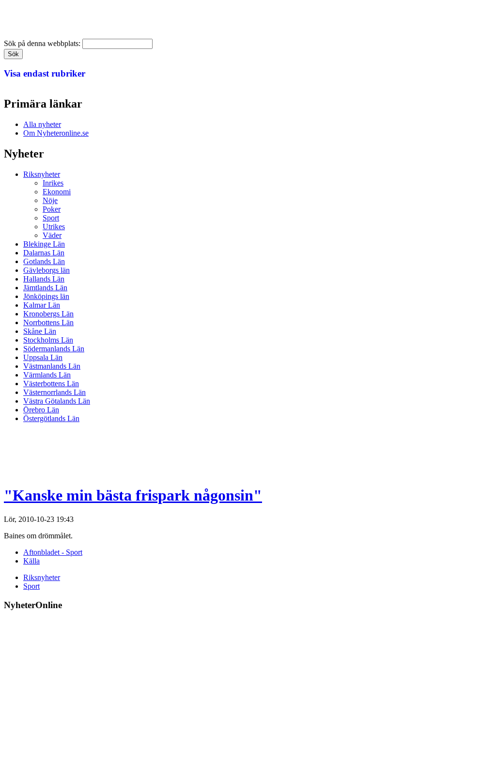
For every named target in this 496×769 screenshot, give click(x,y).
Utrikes (54, 226)
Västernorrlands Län (54, 392)
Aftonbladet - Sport (52, 552)
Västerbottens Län (51, 383)
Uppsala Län (42, 357)
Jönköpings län (46, 296)
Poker (52, 209)
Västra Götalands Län (56, 401)
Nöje (50, 200)
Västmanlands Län (51, 366)
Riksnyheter (41, 174)
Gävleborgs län (46, 270)
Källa (31, 561)
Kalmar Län (41, 305)
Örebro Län (41, 410)
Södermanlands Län (53, 349)
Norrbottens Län (48, 322)
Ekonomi (57, 192)
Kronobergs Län (48, 314)
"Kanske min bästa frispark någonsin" (133, 495)
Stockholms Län (48, 340)
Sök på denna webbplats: (43, 43)
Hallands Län (43, 279)
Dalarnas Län (43, 253)
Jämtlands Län (45, 287)
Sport (51, 218)
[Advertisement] (180, 452)
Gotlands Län (44, 261)
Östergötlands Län (51, 418)
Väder (52, 235)
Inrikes (53, 183)
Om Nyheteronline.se (56, 133)
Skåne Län (39, 331)
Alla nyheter (42, 124)
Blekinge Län (44, 244)
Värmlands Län (47, 375)
